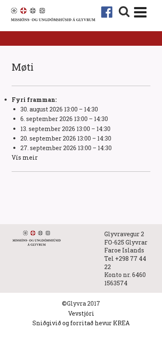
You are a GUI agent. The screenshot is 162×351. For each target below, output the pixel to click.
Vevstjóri (81, 313)
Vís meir (25, 157)
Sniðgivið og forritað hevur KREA (81, 323)
